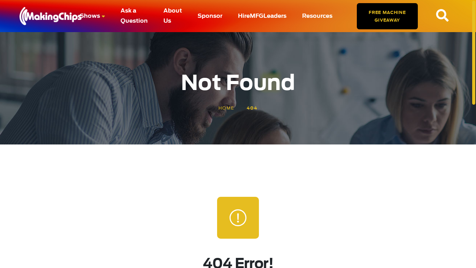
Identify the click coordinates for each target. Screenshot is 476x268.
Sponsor (210, 16)
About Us (172, 16)
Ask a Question (134, 16)
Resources (317, 16)
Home (226, 108)
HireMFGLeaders (262, 16)
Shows (90, 16)
